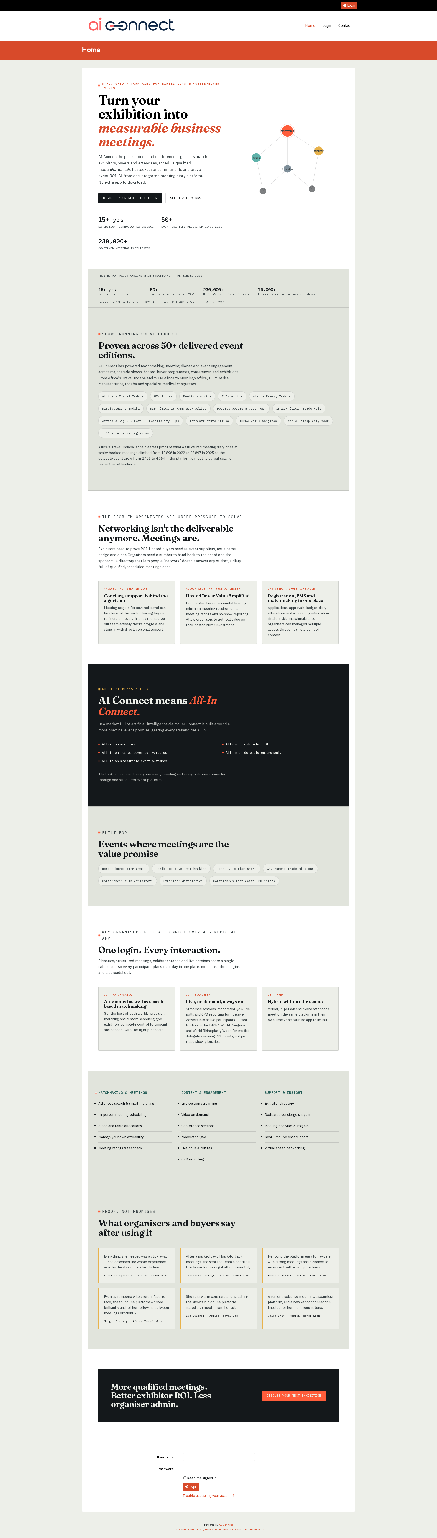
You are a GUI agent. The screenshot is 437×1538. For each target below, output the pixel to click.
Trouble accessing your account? (208, 1495)
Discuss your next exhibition (130, 198)
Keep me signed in (201, 1478)
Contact (344, 25)
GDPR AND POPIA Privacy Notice (193, 1529)
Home (310, 25)
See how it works (185, 198)
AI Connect (226, 1524)
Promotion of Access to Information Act (240, 1529)
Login (351, 5)
